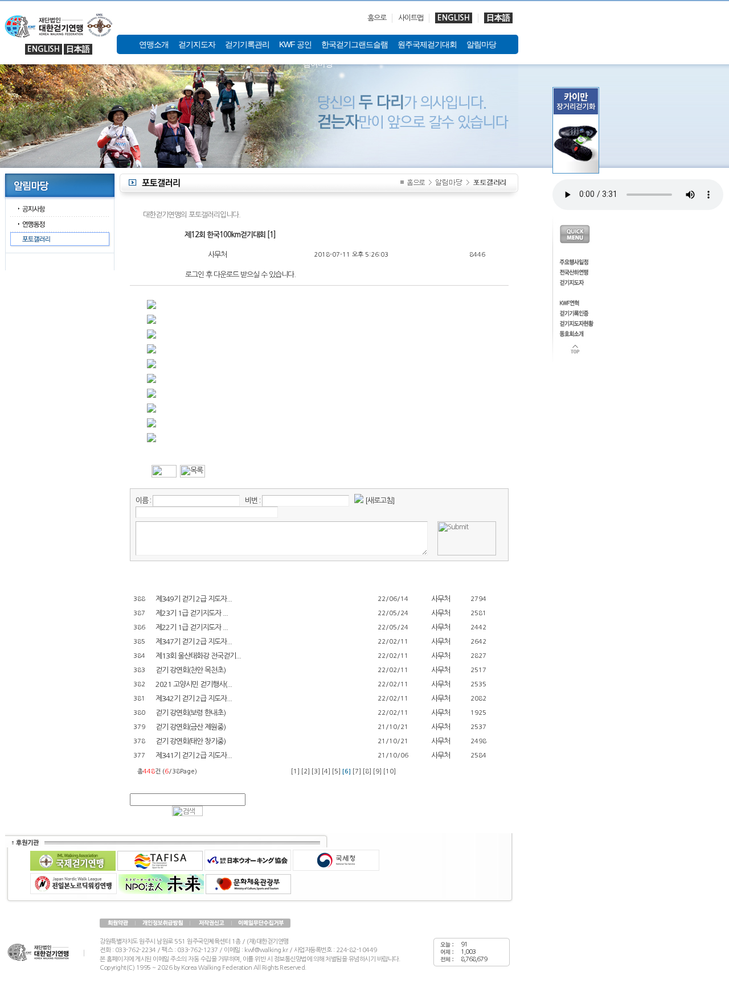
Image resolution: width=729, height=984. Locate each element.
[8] (367, 771)
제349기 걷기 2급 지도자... (193, 599)
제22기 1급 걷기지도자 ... (191, 627)
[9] (377, 771)
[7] (357, 771)
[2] (305, 771)
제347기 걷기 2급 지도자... (193, 641)
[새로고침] (380, 500)
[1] (295, 771)
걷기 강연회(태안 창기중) (190, 741)
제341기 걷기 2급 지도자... (193, 755)
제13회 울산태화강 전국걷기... (198, 656)
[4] (326, 771)
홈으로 (376, 18)
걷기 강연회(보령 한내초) (190, 713)
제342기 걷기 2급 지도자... (193, 698)
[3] (316, 771)
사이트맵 (410, 18)
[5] (336, 771)
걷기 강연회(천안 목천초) (190, 670)
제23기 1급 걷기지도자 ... (191, 613)
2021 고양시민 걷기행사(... (193, 684)
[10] (389, 771)
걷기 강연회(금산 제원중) (190, 727)
